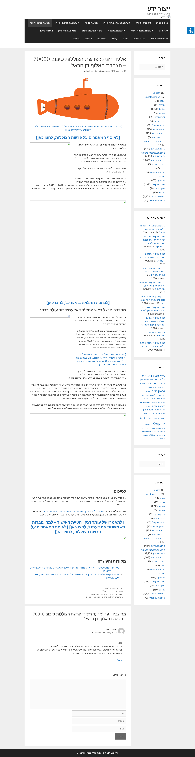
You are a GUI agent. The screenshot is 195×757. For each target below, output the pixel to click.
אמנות (162, 113)
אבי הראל (153, 375)
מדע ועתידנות (158, 133)
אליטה (152, 380)
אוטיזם (162, 105)
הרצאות (88, 38)
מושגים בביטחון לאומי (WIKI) (67, 23)
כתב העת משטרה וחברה (91, 30)
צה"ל (144, 424)
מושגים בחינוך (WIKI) (67, 30)
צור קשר (76, 38)
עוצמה (163, 413)
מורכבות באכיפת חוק (116, 30)
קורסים (114, 38)
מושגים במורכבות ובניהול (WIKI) (116, 23)
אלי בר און (160, 379)
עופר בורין (148, 409)
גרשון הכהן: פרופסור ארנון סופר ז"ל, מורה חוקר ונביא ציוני (152, 299)
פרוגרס (149, 424)
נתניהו (156, 409)
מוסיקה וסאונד (158, 137)
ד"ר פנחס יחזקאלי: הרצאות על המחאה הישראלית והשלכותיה (152, 285)
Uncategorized (152, 97)
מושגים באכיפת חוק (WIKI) (142, 30)
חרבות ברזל (159, 395)
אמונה (162, 109)
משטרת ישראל (158, 406)
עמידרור (110, 591)
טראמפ (151, 395)
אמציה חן (149, 384)
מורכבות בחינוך (46, 30)
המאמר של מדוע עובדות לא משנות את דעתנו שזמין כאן (74, 511)
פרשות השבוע (139, 38)
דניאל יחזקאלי (158, 125)
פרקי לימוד (101, 38)
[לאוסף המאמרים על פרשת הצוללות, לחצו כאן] (78, 137)
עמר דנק (154, 413)
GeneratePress (84, 753)
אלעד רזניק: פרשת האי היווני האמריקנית (107, 594)
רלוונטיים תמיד (158, 196)
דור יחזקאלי (159, 121)
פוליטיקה (161, 180)
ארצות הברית (160, 387)
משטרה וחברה (158, 164)
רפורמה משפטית (153, 431)
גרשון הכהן (163, 30)
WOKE (162, 376)
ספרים (125, 38)
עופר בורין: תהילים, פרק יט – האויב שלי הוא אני (104, 597)
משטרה (144, 402)
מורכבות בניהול (91, 23)
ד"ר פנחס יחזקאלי (143, 23)
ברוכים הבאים (162, 23)
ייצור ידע (159, 8)
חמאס (148, 392)
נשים (163, 168)
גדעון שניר (150, 387)
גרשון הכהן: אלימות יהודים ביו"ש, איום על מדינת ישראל (152, 229)
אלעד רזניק (118, 591)
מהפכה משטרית (149, 398)
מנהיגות (152, 403)
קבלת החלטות (160, 428)
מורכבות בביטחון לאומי (40, 23)
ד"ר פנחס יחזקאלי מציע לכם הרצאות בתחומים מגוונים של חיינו (154, 271)
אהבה (162, 101)
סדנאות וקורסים (157, 172)
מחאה (163, 403)
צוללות (103, 591)
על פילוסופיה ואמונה (159, 38)
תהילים (151, 435)
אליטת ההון (144, 380)
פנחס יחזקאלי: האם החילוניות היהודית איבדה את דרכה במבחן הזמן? (153, 321)
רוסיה (147, 428)
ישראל (163, 399)
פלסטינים (152, 418)
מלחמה (157, 403)
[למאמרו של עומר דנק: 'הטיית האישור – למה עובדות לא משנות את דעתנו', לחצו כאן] (78, 524)
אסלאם (142, 384)
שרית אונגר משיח (157, 200)
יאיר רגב (144, 395)
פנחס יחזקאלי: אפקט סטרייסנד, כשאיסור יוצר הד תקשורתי (152, 257)
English (156, 93)
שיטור (142, 431)
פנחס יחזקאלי (158, 184)
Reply (119, 660)
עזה (158, 413)
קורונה (162, 192)
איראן (144, 376)
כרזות (159, 399)
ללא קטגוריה (159, 129)
